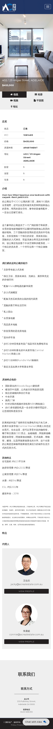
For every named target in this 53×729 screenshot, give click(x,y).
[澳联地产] (19, 3)
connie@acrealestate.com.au (26, 634)
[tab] (14, 94)
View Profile (26, 591)
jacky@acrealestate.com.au (27, 584)
